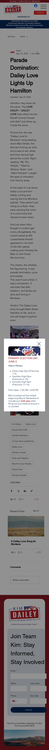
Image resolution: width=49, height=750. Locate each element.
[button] (39, 344)
